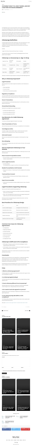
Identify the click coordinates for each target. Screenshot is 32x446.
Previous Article (5, 310)
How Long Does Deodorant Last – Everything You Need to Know (23, 391)
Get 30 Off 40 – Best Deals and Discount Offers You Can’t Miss (8, 347)
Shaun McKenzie (7, 9)
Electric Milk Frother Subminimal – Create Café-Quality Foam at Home (22, 347)
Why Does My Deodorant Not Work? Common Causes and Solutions (9, 422)
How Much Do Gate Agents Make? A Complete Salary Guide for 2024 (16, 302)
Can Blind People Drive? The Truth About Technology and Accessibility (23, 408)
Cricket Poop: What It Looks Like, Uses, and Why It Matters (8, 391)
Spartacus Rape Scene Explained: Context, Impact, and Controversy (8, 331)
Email (12, 367)
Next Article (27, 310)
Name (3, 367)
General (3, 4)
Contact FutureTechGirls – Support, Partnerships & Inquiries (23, 331)
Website (22, 367)
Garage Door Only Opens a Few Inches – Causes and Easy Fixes (8, 408)
